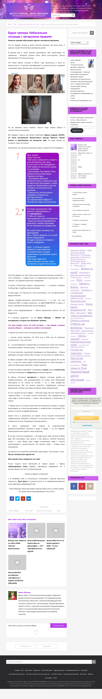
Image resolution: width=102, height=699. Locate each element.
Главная (53, 5)
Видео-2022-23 (79, 265)
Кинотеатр (88, 298)
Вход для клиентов (56, 12)
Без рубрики (77, 236)
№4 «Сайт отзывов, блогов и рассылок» (38, 674)
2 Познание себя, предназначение (78, 199)
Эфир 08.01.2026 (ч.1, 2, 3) (85, 154)
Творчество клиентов (76, 360)
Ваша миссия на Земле (81, 251)
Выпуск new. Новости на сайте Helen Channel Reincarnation (84, 148)
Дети (79, 280)
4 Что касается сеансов (80, 210)
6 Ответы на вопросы (80, 220)
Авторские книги (74, 8)
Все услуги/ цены (60, 5)
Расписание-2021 (68, 10)
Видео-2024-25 (74, 269)
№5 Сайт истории (56, 674)
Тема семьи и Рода (78, 366)
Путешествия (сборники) (71, 674)
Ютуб (55, 678)
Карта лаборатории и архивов (81, 10)
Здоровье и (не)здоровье (81, 291)
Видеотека (37, 670)
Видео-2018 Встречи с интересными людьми (78, 260)
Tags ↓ (59, 511)
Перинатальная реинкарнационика (81, 332)
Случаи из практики (76, 351)
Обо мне (53, 8)
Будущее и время (77, 250)
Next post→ (47, 646)
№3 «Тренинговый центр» (17, 674)
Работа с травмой (78, 337)
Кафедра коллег (76, 298)
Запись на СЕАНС (81, 5)
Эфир (80, 167)
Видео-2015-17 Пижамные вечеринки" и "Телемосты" (80, 256)
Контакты (70, 12)
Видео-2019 (74, 263)
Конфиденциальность (73, 670)
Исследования (78, 295)
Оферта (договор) (59, 670)
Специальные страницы (85, 8)
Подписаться (77, 130)
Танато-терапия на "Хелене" (80, 356)
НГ (79, 160)
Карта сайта (64, 12)
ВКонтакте (83, 674)
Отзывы (89, 5)
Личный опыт (78, 301)
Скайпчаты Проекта (77, 347)
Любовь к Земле (77, 304)
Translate (85, 44)
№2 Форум (84, 670)
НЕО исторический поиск (77, 318)
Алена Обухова (14, 511)
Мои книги (81, 313)
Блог (57, 8)
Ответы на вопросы (77, 325)
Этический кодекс (46, 670)
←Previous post (25, 646)
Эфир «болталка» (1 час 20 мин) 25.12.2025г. (85, 176)
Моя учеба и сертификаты (81, 314)
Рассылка (84, 339)
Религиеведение (84, 345)
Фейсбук (90, 674)
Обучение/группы (64, 8)
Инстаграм (48, 678)
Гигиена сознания (76, 277)
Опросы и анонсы (79, 320)
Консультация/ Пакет (71, 5)
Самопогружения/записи (57, 10)
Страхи (87, 353)
